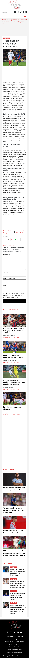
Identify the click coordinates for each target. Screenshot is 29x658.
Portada (4, 20)
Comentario (7, 254)
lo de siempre (17, 82)
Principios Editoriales (14, 644)
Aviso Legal (14, 639)
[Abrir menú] (25, 15)
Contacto (20, 636)
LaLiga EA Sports (14, 20)
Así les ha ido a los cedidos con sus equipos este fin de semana (14, 382)
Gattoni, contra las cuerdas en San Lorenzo (13, 356)
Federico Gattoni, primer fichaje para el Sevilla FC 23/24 (13, 331)
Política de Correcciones (14, 647)
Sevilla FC (24, 20)
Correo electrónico (9, 278)
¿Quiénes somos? (11, 636)
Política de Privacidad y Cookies (14, 641)
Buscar (5, 12)
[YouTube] (26, 12)
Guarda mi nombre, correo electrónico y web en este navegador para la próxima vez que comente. (14, 295)
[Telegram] (20, 12)
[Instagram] (18, 12)
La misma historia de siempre (12, 408)
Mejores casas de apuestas (14, 649)
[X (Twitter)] (23, 12)
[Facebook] (15, 12)
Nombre (6, 272)
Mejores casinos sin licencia (14, 652)
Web (4, 285)
